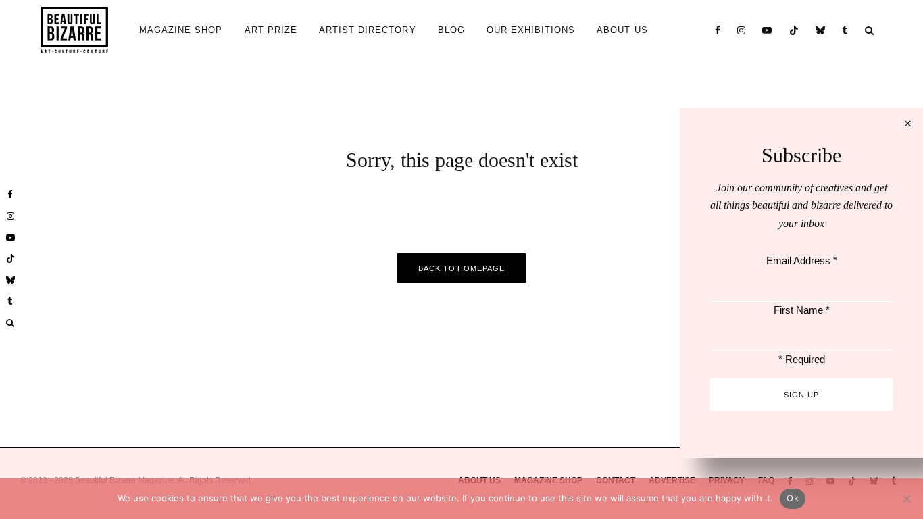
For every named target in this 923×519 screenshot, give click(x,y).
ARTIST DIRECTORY (367, 30)
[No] (906, 498)
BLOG (451, 30)
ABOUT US (622, 30)
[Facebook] (718, 30)
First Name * (802, 310)
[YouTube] (767, 30)
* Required (801, 359)
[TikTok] (794, 30)
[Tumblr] (845, 30)
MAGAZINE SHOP (181, 30)
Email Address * (801, 260)
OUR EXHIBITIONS (531, 30)
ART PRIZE (271, 30)
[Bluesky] (820, 30)
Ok (793, 498)
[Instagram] (741, 30)
